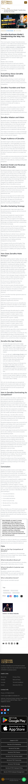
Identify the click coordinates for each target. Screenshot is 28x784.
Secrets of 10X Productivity (14, 760)
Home (3, 8)
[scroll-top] (2, 779)
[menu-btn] (25, 2)
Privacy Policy (16, 677)
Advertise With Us (17, 685)
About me (3, 677)
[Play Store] (14, 720)
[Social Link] (2, 709)
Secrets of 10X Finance (14, 752)
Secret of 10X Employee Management (14, 772)
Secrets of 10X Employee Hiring (14, 768)
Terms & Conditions (18, 682)
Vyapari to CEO (14, 740)
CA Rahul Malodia (9, 30)
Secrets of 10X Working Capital (14, 756)
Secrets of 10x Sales (14, 748)
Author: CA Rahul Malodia (11, 613)
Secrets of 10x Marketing (14, 744)
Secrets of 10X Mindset (14, 764)
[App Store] (14, 728)
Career (2, 685)
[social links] (8, 596)
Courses (3, 682)
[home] (7, 2)
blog (8, 8)
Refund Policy (16, 679)
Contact (3, 679)
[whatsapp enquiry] (24, 779)
